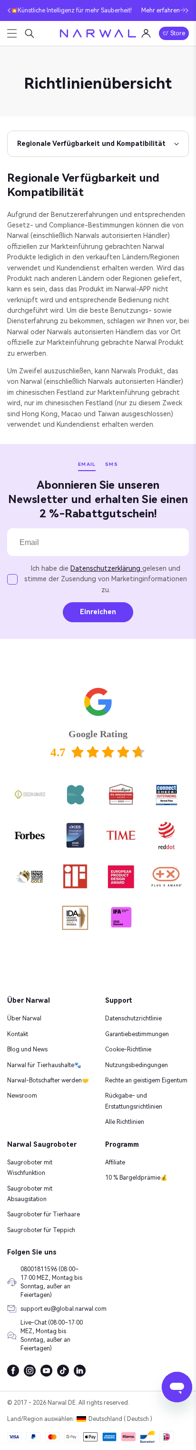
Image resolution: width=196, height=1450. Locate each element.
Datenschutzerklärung (106, 568)
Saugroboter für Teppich (41, 1230)
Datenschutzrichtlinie (133, 1018)
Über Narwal (24, 1018)
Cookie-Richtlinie (128, 1049)
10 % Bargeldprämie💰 (136, 1177)
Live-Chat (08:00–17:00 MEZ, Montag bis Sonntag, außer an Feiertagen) (51, 1335)
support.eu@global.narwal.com (55, 1309)
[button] (9, 10)
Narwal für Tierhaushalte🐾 (44, 1065)
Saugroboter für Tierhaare (43, 1214)
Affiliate (115, 1162)
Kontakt (17, 1034)
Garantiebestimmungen (137, 1034)
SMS (111, 464)
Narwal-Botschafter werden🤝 (48, 1080)
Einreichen (98, 612)
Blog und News (27, 1049)
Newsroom (22, 1095)
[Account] (146, 33)
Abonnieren (38, 494)
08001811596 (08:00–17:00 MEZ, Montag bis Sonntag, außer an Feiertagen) (51, 1282)
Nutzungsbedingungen (136, 1065)
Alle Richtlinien (124, 1122)
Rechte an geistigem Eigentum (146, 1080)
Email (87, 464)
